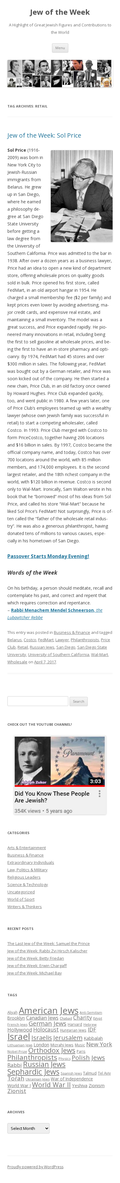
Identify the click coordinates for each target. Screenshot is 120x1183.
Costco (30, 639)
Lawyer (62, 639)
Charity (82, 1017)
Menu (60, 47)
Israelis (41, 1037)
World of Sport (20, 899)
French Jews (17, 1024)
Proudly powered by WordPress (35, 1166)
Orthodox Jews (51, 1050)
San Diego (65, 647)
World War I (19, 1085)
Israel (18, 1036)
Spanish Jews (71, 1073)
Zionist (16, 1091)
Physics (64, 1058)
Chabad (66, 1018)
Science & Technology (27, 884)
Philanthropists (85, 639)
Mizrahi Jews (62, 1045)
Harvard (75, 1024)
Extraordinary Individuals (30, 862)
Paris (81, 1051)
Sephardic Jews (33, 1072)
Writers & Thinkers (24, 906)
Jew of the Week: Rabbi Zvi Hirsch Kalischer (47, 951)
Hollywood (19, 1029)
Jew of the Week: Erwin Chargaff (37, 965)
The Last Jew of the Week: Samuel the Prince (48, 943)
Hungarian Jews (73, 1030)
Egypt (97, 1018)
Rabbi (14, 1064)
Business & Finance (72, 632)
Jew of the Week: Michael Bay (34, 973)
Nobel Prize (17, 1051)
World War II (51, 1084)
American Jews (48, 1010)
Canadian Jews (42, 1017)
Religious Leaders (24, 877)
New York (99, 1044)
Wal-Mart (99, 654)
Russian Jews (42, 647)
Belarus (14, 639)
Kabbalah (93, 1038)
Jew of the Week (60, 12)
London (41, 1044)
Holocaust (46, 1029)
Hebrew (90, 1024)
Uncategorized (21, 892)
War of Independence (72, 1079)
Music (80, 1044)
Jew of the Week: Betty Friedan (35, 958)
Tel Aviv (104, 1073)
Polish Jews (88, 1057)
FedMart (46, 639)
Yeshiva (79, 1085)
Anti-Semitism (91, 1012)
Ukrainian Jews (38, 1079)
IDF (92, 1029)
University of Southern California (58, 654)
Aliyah (12, 1012)
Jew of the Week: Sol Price (44, 135)
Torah (15, 1078)
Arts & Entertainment (26, 847)
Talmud (90, 1073)
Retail (23, 647)
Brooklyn (16, 1018)
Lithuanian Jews (19, 1045)
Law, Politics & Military (27, 870)
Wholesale (17, 662)
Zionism (97, 1085)
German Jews (47, 1023)
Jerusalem (67, 1037)
